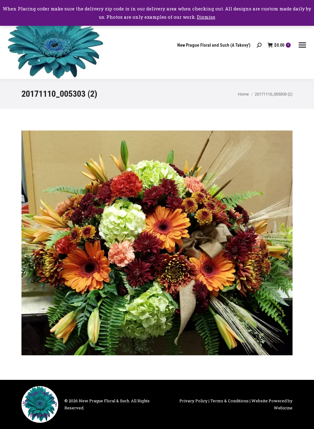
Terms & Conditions (229, 401)
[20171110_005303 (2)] (157, 243)
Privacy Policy (193, 401)
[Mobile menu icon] (302, 45)
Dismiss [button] (206, 17)
